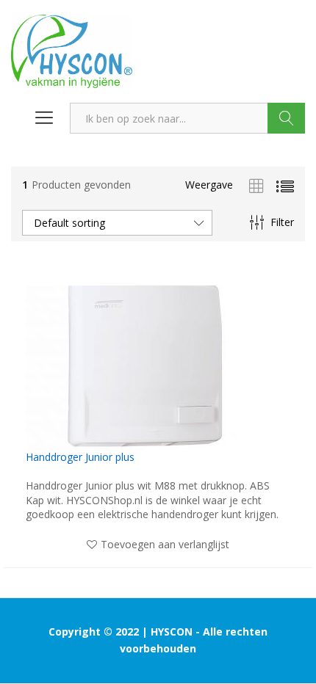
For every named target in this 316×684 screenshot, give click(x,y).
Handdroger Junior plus (80, 457)
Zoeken (286, 118)
